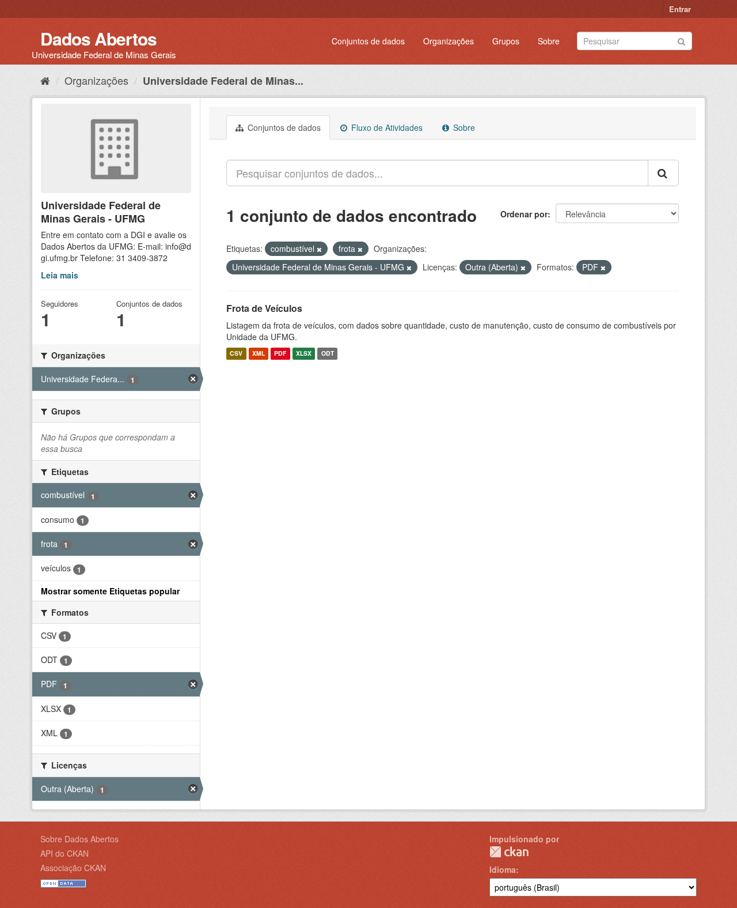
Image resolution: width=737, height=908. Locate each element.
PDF (280, 353)
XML (258, 353)
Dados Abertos (98, 38)
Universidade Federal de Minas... (223, 80)
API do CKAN (64, 853)
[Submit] (681, 40)
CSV (236, 353)
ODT (327, 353)
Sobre (549, 41)
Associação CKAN (73, 867)
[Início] (45, 80)
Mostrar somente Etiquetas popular (110, 591)
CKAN (509, 852)
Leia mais (59, 275)
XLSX (303, 353)
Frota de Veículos (264, 308)
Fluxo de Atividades (386, 127)
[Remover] (319, 249)
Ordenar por (524, 214)
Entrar (680, 8)
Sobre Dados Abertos (79, 839)
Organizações (448, 41)
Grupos (505, 41)
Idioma (502, 869)
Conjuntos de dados (368, 41)
